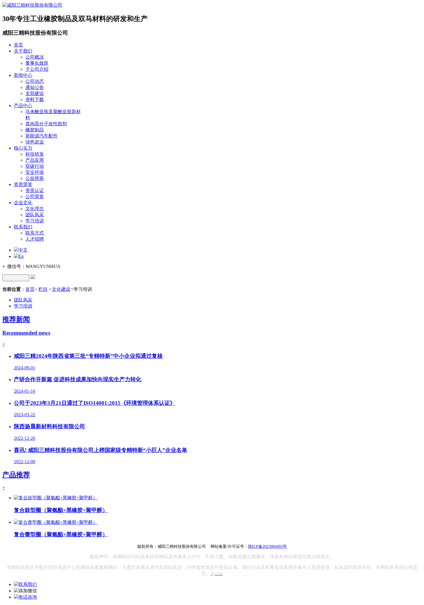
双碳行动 (34, 166)
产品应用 (34, 160)
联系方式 (34, 232)
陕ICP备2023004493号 (267, 546)
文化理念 (34, 208)
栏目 (43, 289)
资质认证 (34, 190)
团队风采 (34, 214)
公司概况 (34, 57)
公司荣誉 (34, 196)
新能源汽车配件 (41, 135)
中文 (23, 249)
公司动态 (34, 81)
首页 (18, 44)
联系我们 (23, 226)
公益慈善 (34, 178)
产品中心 (23, 105)
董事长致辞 (36, 63)
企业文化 (23, 202)
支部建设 (34, 93)
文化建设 (61, 289)
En (21, 256)
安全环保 (34, 172)
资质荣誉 (23, 184)
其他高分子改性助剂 (46, 123)
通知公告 (34, 87)
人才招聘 (34, 239)
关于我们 (23, 51)
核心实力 (23, 148)
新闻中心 (23, 75)
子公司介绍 (36, 69)
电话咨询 (27, 597)
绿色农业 (34, 141)
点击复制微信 (16, 277)
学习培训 (34, 220)
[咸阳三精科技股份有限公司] (32, 5)
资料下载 (34, 99)
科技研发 (34, 154)
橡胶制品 (34, 129)
